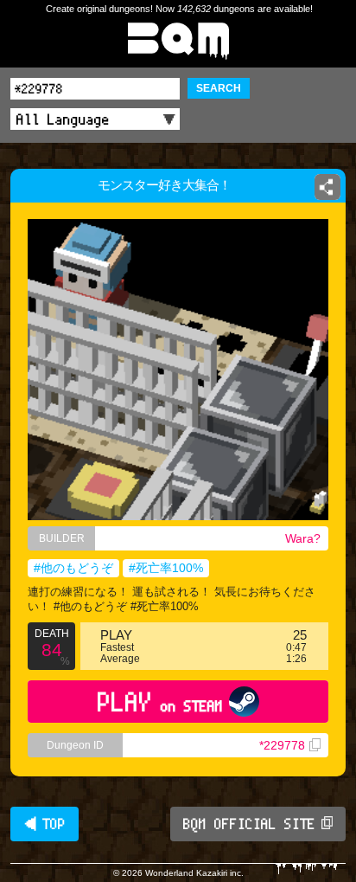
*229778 (282, 745)
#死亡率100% (166, 568)
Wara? (303, 538)
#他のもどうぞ (73, 568)
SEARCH (218, 88)
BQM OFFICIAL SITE (249, 824)
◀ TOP (44, 824)
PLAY (160, 701)
